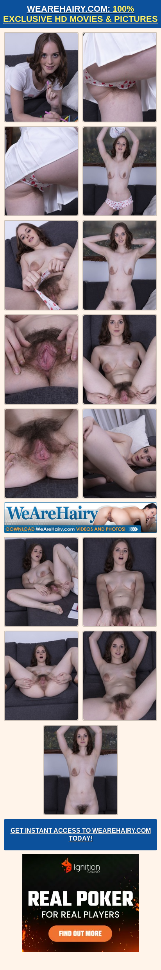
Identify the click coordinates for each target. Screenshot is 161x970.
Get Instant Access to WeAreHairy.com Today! (81, 834)
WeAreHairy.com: (80, 14)
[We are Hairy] (80, 517)
